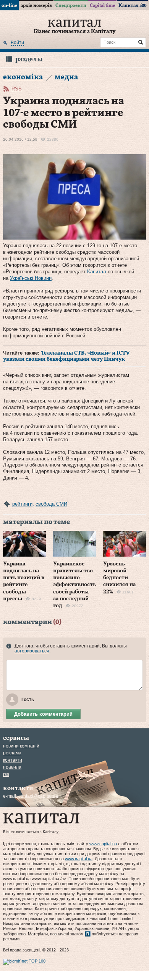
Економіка (23, 77)
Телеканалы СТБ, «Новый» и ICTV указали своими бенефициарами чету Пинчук (66, 356)
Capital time (102, 5)
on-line (9, 5)
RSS (16, 89)
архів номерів (36, 5)
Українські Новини (31, 278)
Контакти (12, 760)
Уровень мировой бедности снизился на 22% (119, 578)
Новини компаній (21, 746)
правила (12, 767)
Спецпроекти (70, 5)
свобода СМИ (51, 504)
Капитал (96, 271)
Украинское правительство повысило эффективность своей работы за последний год (74, 584)
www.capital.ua (103, 843)
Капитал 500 (132, 5)
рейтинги (22, 504)
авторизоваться (32, 651)
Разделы (29, 59)
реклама (12, 753)
